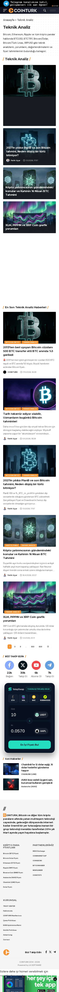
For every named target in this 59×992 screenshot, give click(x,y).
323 (40, 647)
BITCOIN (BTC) (15, 97)
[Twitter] (23, 669)
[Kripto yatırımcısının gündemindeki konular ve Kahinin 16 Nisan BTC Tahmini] (29, 531)
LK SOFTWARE (35, 965)
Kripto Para (12, 545)
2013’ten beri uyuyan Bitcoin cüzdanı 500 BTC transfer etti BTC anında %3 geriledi (28, 109)
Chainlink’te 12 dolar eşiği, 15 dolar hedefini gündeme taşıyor (37, 767)
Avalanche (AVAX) (29, 787)
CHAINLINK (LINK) (28, 774)
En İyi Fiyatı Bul (29, 744)
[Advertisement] (29, 267)
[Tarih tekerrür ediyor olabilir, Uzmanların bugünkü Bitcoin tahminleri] (29, 394)
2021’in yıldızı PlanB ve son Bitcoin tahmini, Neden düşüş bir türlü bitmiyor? (28, 151)
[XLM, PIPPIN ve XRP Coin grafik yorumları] (29, 217)
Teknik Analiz (32, 97)
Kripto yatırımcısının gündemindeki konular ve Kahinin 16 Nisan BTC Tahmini (29, 191)
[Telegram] (49, 669)
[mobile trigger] (5, 10)
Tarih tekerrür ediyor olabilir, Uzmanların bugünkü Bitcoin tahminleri (22, 417)
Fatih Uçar (15, 160)
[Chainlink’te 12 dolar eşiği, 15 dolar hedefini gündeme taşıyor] (11, 769)
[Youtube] (36, 669)
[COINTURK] (22, 10)
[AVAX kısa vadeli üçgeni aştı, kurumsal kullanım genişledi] (11, 784)
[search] (44, 10)
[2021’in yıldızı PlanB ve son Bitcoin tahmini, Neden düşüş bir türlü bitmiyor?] (29, 461)
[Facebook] (9, 669)
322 (32, 647)
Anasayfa (8, 20)
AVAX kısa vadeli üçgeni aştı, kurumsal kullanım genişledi (37, 781)
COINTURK (16, 121)
